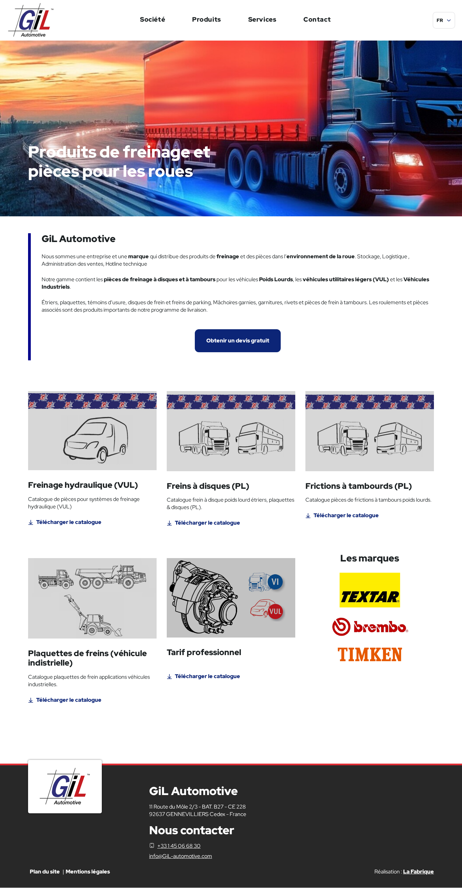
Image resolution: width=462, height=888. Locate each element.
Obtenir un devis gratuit (237, 340)
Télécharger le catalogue (68, 522)
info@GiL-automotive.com (180, 856)
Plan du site (45, 871)
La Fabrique (418, 871)
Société (152, 19)
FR (440, 20)
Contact (317, 19)
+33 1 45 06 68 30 (179, 845)
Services (262, 19)
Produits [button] (206, 19)
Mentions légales (88, 871)
